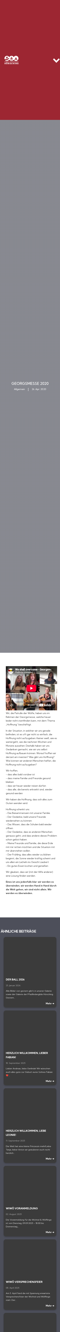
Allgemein (19, 389)
